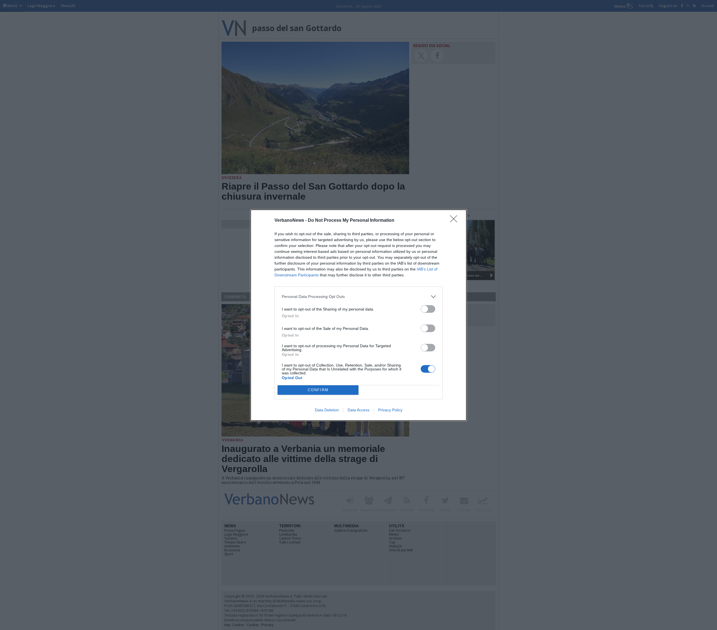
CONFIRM (318, 390)
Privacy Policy (390, 410)
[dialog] (358, 315)
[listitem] (358, 297)
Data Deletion (327, 410)
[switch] (428, 309)
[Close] (455, 220)
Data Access (358, 410)
